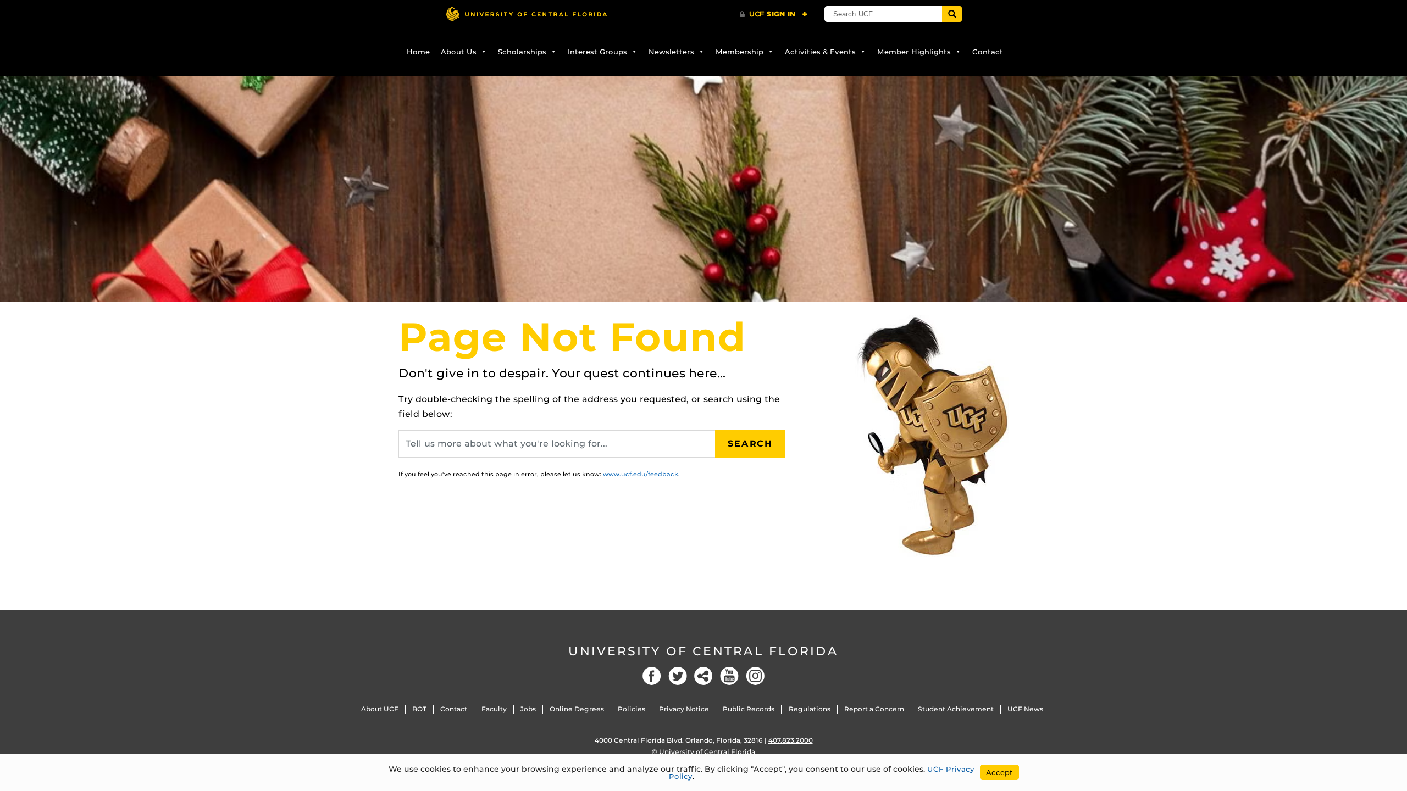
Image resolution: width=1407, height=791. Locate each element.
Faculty (494, 709)
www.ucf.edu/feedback (640, 474)
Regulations (809, 709)
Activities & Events (820, 51)
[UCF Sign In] (773, 14)
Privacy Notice (684, 709)
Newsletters (671, 51)
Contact (987, 51)
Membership (739, 51)
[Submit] (952, 14)
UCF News (1025, 709)
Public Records (748, 709)
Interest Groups (597, 51)
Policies (631, 709)
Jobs (528, 709)
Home (418, 51)
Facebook (651, 676)
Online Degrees (577, 709)
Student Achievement (956, 709)
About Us (459, 51)
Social (703, 676)
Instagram (755, 676)
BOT (419, 709)
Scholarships (522, 51)
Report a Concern (874, 709)
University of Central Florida (703, 651)
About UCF (379, 709)
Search (750, 443)
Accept (999, 772)
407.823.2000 (790, 740)
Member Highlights (914, 51)
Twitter (677, 676)
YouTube (729, 676)
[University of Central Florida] (526, 13)
